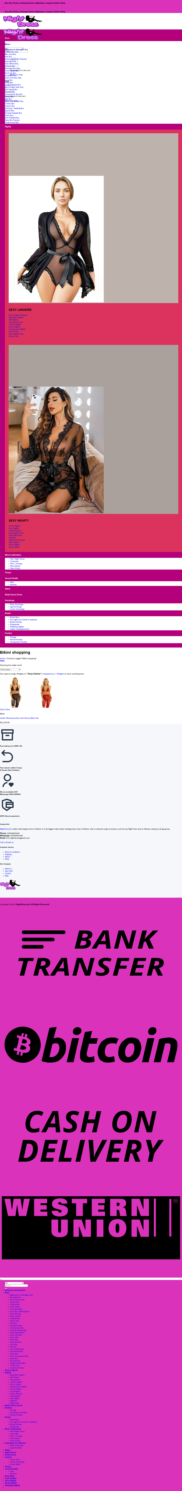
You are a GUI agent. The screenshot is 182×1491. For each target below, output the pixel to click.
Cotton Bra (14, 1304)
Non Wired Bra (16, 1351)
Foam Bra (14, 1340)
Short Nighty (11, 1483)
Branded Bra (15, 1297)
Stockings (9, 600)
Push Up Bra (15, 1316)
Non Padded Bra (17, 1349)
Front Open (15, 1307)
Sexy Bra (13, 1358)
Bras (7, 38)
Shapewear (15, 624)
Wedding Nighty (17, 627)
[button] (7, 44)
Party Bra (14, 1354)
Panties (8, 633)
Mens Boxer (15, 566)
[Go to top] (1, 1279)
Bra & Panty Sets (17, 1300)
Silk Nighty (14, 1377)
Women (13, 585)
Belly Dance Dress (13, 595)
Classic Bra (14, 1302)
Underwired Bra (17, 1368)
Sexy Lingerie (11, 1370)
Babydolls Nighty (17, 1375)
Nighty (8, 127)
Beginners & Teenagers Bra (21, 1295)
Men (12, 582)
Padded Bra (15, 1319)
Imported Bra (15, 1342)
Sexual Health (11, 578)
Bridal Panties (16, 622)
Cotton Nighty (16, 1382)
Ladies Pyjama (16, 1394)
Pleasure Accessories (15, 1290)
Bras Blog (9, 1476)
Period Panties (16, 640)
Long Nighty (15, 1396)
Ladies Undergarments (19, 629)
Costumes (14, 561)
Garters (8, 1457)
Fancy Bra (14, 1337)
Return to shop (16, 75)
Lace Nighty (15, 1391)
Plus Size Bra (15, 1314)
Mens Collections (13, 555)
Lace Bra (13, 1344)
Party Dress (10, 1455)
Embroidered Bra (17, 1333)
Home (2, 659)
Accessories (11, 32)
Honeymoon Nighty (18, 1387)
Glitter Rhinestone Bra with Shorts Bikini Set (19, 718)
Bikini (7, 589)
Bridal (8, 613)
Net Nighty (14, 1398)
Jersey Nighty (16, 1389)
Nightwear (14, 1403)
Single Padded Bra (18, 1363)
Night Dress (10, 1452)
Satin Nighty (10, 1478)
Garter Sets (15, 1460)
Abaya (8, 572)
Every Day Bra (16, 1335)
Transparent (15, 1380)
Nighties (13, 1401)
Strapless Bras (16, 1326)
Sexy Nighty (10, 1481)
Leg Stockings (16, 607)
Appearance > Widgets (54, 674)
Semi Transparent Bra (19, 1356)
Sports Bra (14, 1321)
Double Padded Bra (18, 1330)
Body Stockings (16, 604)
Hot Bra (13, 1323)
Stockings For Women (15, 1443)
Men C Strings (16, 564)
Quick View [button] (5, 709)
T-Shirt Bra (14, 1366)
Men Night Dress (17, 559)
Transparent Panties (18, 642)
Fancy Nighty (15, 1384)
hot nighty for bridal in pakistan (23, 620)
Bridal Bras (14, 617)
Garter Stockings (17, 609)
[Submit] (6, 1288)
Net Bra (13, 1347)
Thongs (13, 637)
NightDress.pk (5, 829)
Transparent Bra (17, 1328)
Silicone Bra (15, 1361)
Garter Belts (15, 1464)
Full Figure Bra (16, 1309)
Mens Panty (15, 568)
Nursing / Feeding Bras (20, 1311)
